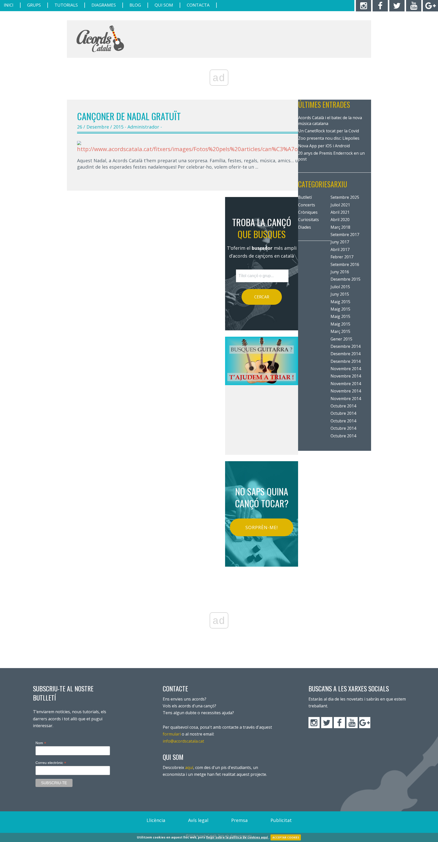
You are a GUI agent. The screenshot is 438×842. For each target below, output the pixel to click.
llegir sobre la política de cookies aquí (237, 837)
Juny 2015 (340, 294)
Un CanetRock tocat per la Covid (328, 131)
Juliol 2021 (340, 205)
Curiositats (308, 219)
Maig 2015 (340, 301)
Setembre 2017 (345, 234)
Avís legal (198, 820)
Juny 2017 (340, 242)
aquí (189, 767)
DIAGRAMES (104, 5)
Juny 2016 (340, 272)
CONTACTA (198, 5)
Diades (304, 227)
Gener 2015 (341, 339)
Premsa (239, 820)
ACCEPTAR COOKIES (285, 837)
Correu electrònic (50, 762)
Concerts (306, 205)
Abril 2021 (340, 212)
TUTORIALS (66, 5)
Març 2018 (340, 227)
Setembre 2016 (345, 264)
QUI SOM (164, 5)
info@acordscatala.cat (183, 741)
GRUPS (34, 5)
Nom (40, 743)
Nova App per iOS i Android (324, 146)
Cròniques (308, 212)
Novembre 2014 (346, 368)
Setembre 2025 (345, 197)
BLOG (135, 5)
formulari (172, 734)
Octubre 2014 (343, 406)
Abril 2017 (340, 249)
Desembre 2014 (345, 346)
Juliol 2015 (340, 287)
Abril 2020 (340, 219)
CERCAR (261, 297)
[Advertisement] (272, 39)
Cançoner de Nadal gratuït (129, 116)
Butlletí (305, 197)
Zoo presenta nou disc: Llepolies (328, 138)
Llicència (156, 820)
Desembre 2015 (345, 279)
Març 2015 (340, 331)
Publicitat (281, 820)
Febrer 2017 (342, 257)
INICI (8, 5)
